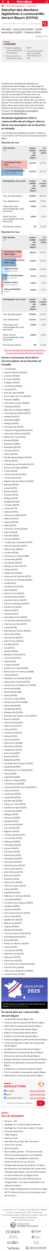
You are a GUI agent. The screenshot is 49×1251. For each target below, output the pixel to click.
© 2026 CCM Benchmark (24, 1220)
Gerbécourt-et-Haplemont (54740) (20, 685)
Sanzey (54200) (11, 821)
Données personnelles (11, 1215)
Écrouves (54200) (12, 379)
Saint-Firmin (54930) (13, 641)
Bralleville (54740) (12, 760)
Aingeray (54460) (11, 501)
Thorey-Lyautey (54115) (14, 835)
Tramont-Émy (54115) (14, 967)
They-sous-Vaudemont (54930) (18, 971)
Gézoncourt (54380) (13, 743)
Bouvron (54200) (12, 719)
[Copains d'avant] (12, 1242)
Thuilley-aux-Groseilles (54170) (18, 542)
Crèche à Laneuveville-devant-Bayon (21, 1029)
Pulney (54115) (10, 947)
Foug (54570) (10, 389)
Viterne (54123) (11, 461)
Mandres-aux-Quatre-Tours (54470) (20, 716)
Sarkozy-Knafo (11, 1138)
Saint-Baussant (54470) (14, 937)
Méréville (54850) (12, 420)
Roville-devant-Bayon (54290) (17, 457)
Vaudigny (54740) (12, 906)
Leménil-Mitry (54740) (23, 29)
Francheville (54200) (13, 637)
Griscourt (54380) (12, 818)
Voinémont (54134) (13, 607)
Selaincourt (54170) (13, 726)
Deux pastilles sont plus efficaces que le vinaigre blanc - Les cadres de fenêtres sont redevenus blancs (24, 1182)
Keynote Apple (11, 1148)
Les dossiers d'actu (14, 1098)
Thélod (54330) (11, 675)
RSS (29, 1212)
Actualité (10, 1091)
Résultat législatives (15, 6)
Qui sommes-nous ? (10, 1210)
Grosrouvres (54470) (13, 950)
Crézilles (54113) (11, 644)
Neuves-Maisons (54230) (15, 372)
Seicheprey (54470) (13, 858)
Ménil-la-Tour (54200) (14, 593)
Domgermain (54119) (13, 427)
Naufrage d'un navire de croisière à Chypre (23, 1128)
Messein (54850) (11, 399)
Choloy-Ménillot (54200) (15, 474)
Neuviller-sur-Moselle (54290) (17, 678)
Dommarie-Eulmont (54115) (17, 913)
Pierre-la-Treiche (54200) (15, 529)
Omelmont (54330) (13, 733)
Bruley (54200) (11, 491)
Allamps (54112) (11, 518)
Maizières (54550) (12, 444)
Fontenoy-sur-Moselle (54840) (18, 580)
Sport (8, 1094)
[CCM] (36, 1231)
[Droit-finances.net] (36, 1237)
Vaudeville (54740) (12, 767)
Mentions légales (18, 1217)
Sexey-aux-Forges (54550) (16, 467)
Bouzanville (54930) (13, 930)
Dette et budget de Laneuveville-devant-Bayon (26, 1039)
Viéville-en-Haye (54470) (15, 807)
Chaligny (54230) (11, 382)
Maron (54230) (11, 454)
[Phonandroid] (36, 1248)
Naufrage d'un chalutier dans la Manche (22, 1124)
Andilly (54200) (11, 651)
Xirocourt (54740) (12, 539)
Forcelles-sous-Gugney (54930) (18, 903)
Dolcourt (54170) (11, 790)
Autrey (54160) (10, 736)
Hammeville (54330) (13, 722)
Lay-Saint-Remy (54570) (15, 600)
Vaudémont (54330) (13, 920)
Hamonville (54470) (13, 869)
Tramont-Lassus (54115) (15, 886)
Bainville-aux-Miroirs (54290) (17, 631)
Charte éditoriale (32, 1210)
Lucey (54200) (10, 488)
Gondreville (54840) (13, 386)
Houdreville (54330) (13, 563)
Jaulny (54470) (10, 695)
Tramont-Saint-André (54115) (17, 933)
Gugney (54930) (11, 926)
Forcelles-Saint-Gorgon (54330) (18, 763)
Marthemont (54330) (14, 954)
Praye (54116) (10, 661)
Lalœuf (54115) (10, 627)
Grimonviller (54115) (13, 838)
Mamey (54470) (11, 610)
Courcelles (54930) (12, 899)
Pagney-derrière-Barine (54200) (19, 481)
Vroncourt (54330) (12, 658)
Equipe (22, 1210)
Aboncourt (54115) (12, 875)
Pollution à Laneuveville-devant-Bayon (22, 1056)
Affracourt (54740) (12, 841)
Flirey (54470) (10, 773)
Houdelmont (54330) (13, 586)
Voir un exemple (37, 1091)
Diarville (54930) (11, 535)
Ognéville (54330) (12, 892)
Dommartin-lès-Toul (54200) (17, 396)
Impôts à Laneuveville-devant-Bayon (21, 1036)
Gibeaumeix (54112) (13, 750)
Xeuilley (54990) (11, 440)
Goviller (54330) (11, 552)
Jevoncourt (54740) (13, 862)
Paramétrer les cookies (28, 1215)
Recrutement (37, 1212)
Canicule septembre (13, 1131)
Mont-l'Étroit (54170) (13, 872)
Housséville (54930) (13, 811)
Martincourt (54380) (13, 882)
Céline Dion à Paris (13, 1145)
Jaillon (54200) (10, 532)
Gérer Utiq (43, 1215)
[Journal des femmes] (12, 1232)
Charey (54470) (11, 889)
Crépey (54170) (11, 569)
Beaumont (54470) (12, 923)
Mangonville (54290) (13, 712)
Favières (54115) (11, 495)
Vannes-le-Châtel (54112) (15, 515)
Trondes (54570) (11, 505)
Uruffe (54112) (10, 583)
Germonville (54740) (13, 824)
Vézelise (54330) (11, 416)
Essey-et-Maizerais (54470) (16, 603)
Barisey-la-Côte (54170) (14, 654)
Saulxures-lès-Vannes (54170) (17, 576)
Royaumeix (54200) (13, 573)
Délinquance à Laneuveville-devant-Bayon (23, 1052)
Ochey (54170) (10, 508)
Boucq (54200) (11, 590)
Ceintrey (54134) (11, 450)
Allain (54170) (10, 525)
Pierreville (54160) (12, 634)
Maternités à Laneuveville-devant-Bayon (23, 1026)
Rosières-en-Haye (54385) (16, 668)
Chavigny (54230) (12, 406)
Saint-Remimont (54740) (15, 617)
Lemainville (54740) (13, 559)
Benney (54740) (11, 484)
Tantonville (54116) (12, 478)
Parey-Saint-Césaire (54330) (17, 682)
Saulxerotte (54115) (12, 855)
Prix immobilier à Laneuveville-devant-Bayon (25, 1072)
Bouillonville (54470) (13, 801)
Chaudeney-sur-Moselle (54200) (19, 464)
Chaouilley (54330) (12, 845)
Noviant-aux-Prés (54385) (15, 702)
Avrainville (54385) (12, 705)
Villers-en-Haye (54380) (15, 780)
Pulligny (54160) (11, 423)
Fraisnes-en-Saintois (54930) (17, 896)
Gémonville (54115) (12, 916)
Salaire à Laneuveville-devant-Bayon (21, 1033)
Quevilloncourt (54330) (14, 865)
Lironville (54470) (12, 828)
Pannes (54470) (11, 756)
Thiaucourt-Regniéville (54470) (18, 430)
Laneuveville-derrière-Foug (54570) (20, 787)
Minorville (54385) (12, 688)
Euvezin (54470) (11, 848)
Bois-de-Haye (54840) (14, 393)
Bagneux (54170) (11, 831)
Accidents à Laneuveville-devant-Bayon (22, 1049)
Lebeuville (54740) (12, 797)
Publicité (43, 1210)
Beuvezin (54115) (11, 879)
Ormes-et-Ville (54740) (14, 699)
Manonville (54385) (12, 692)
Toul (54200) (10, 369)
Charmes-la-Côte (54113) (15, 624)
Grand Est (32, 6)
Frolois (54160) (10, 471)
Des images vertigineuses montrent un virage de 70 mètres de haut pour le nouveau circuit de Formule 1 (25, 1192)
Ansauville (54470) (12, 909)
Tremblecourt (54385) (14, 784)
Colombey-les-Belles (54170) (17, 413)
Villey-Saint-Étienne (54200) (17, 433)
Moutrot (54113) (11, 614)
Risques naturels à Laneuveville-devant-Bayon (25, 1059)
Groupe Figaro (31, 1217)
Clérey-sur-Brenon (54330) (16, 943)
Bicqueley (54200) (12, 447)
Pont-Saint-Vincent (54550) (16, 403)
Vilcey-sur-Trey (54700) (15, 804)
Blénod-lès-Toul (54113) (14, 437)
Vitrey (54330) (10, 729)
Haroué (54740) (11, 512)
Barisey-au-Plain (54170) (15, 566)
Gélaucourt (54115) (12, 957)
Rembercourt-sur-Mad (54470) (18, 770)
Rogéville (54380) (12, 777)
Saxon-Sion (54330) (13, 960)
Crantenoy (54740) (32, 32)
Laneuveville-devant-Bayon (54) (18, 1019)
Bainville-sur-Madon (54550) (17, 410)
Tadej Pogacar (11, 1135)
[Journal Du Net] (12, 1237)
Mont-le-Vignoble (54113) (15, 546)
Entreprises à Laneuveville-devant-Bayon (23, 1069)
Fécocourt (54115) (12, 852)
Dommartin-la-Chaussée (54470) (19, 964)
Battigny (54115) (11, 814)
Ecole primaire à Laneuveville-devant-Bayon (24, 1022)
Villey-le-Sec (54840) (13, 549)
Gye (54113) (9, 648)
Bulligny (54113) (11, 498)
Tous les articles (20, 1212)
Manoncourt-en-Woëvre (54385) (19, 671)
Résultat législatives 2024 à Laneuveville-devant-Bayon (14, 50)
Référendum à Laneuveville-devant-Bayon (23, 1075)
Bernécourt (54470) (13, 746)
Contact (10, 1212)
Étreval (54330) (11, 940)
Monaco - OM (10, 1121)
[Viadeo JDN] (36, 1242)
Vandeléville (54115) (12, 709)
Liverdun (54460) (12, 376)
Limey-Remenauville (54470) (17, 620)
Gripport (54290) (11, 665)
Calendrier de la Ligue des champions (21, 1141)
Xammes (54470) (12, 753)
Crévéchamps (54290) (14, 597)
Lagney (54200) (11, 522)
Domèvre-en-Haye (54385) (16, 556)
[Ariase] (12, 1247)
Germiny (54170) (11, 739)
